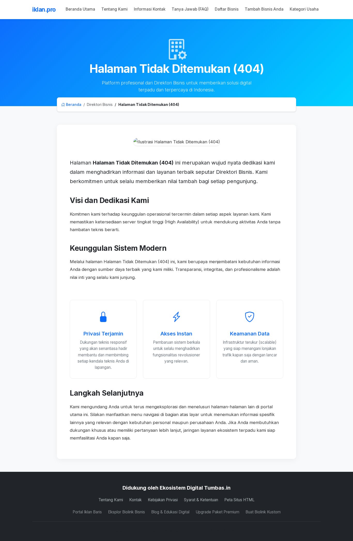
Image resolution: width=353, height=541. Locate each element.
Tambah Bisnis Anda (264, 9)
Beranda (73, 104)
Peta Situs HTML (239, 499)
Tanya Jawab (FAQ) (190, 9)
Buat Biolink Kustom (263, 511)
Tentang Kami (114, 9)
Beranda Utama (80, 9)
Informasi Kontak (149, 9)
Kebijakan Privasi (163, 499)
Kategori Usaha (304, 9)
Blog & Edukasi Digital (170, 511)
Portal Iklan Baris (87, 511)
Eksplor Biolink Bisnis (126, 511)
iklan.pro (44, 9)
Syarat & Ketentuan (201, 499)
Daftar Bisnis (227, 9)
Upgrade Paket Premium (217, 511)
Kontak (135, 499)
